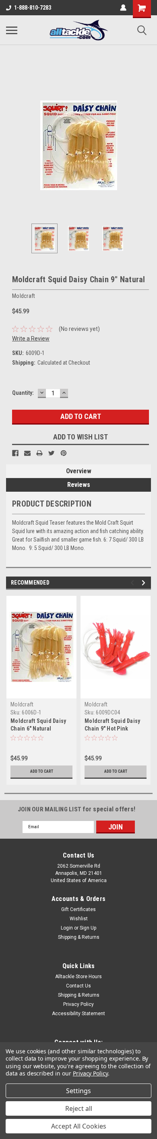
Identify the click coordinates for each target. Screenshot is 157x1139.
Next (145, 145)
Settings (78, 1090)
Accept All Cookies (78, 1126)
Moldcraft (21, 704)
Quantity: (23, 393)
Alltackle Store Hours (78, 976)
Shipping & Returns (78, 937)
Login (67, 928)
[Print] (39, 453)
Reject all (78, 1108)
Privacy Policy (78, 1004)
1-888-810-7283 (32, 7)
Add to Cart (41, 771)
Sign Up (88, 928)
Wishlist (79, 918)
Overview (78, 471)
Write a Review (31, 338)
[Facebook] (15, 453)
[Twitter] (51, 453)
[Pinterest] (63, 453)
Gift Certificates (78, 909)
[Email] (27, 453)
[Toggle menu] (11, 30)
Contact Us (78, 986)
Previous (12, 145)
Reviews (78, 484)
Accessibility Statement (78, 1013)
